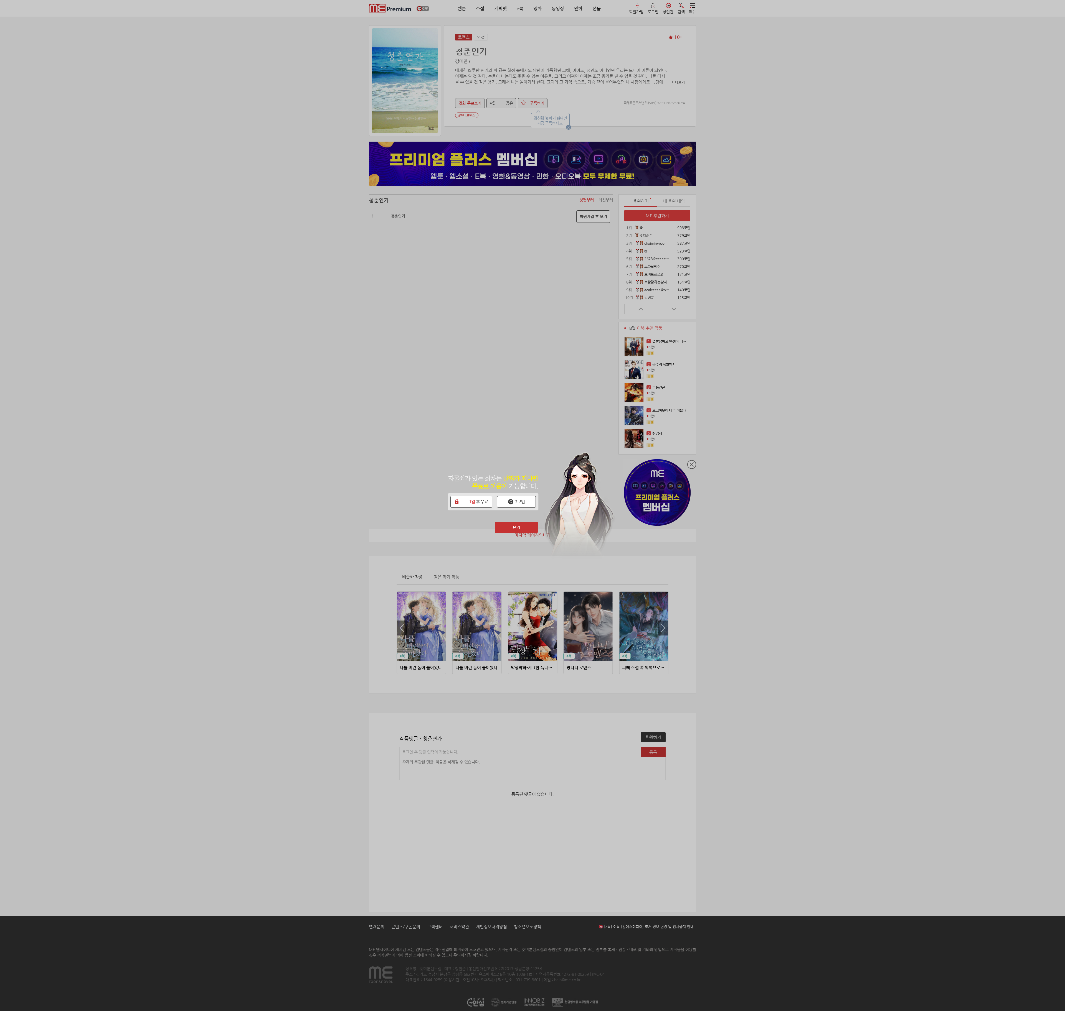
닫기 (516, 527)
